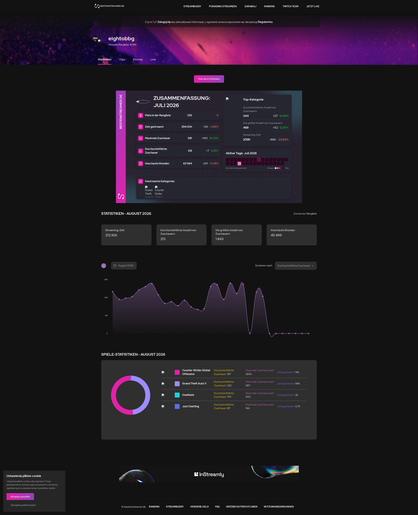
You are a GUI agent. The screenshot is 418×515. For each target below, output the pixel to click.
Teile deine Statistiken (209, 78)
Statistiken (104, 59)
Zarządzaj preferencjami (23, 505)
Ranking (269, 6)
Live (153, 59)
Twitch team (290, 6)
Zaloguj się (164, 22)
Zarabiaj (250, 6)
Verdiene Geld (199, 506)
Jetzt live (312, 6)
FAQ (217, 506)
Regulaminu (265, 22)
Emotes (138, 59)
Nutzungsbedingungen (279, 506)
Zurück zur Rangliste (305, 213)
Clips (122, 59)
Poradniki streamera (223, 6)
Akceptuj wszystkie (20, 496)
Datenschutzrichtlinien (241, 506)
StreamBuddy (192, 6)
